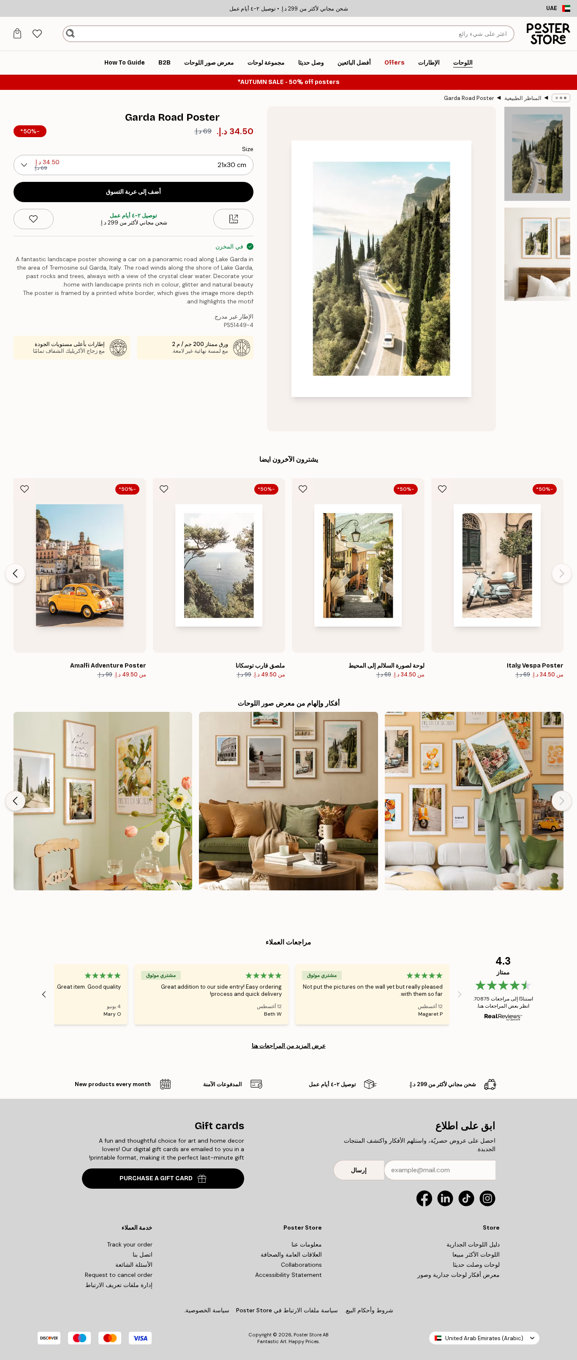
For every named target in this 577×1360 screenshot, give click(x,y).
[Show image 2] (537, 254)
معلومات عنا (306, 1244)
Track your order (129, 1244)
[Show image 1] (537, 154)
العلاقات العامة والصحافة (291, 1254)
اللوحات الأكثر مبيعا (476, 1254)
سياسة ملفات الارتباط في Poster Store (287, 1310)
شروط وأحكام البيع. (369, 1310)
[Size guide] (233, 219)
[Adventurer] (288, 801)
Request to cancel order (118, 1275)
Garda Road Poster (469, 98)
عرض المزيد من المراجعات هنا (289, 1045)
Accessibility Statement (288, 1275)
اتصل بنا (142, 1254)
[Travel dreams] (474, 801)
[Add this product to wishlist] (34, 219)
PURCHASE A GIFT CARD (156, 1178)
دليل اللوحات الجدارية (473, 1244)
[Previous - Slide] (562, 573)
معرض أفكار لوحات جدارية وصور (458, 1275)
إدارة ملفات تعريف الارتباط (118, 1285)
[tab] (37, 34)
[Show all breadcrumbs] (561, 98)
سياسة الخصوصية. (206, 1310)
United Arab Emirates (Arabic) (484, 1338)
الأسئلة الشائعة (133, 1264)
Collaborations (301, 1264)
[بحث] (70, 33)
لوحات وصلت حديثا (476, 1264)
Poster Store (307, 1335)
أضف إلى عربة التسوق (133, 191)
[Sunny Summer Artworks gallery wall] (103, 801)
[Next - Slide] (15, 573)
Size (247, 149)
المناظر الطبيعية (523, 98)
